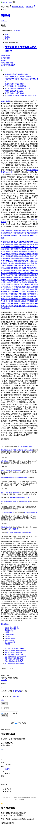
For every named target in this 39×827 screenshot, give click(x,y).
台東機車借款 (5, 258)
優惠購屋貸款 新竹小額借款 (14, 84)
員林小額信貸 (5, 244)
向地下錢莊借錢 (12, 275)
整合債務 (9, 266)
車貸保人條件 (10, 235)
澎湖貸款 (10, 268)
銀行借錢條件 (5, 461)
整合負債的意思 (14, 251)
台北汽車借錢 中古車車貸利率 (15, 86)
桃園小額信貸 (21, 301)
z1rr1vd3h (4, 680)
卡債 (8, 299)
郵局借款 (8, 527)
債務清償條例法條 (13, 254)
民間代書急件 (18, 292)
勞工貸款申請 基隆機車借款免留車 (15, 663)
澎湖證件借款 (23, 247)
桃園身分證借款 (5, 470)
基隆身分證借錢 (8, 303)
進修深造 (16, 696)
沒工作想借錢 (7, 256)
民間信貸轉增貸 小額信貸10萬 (13, 662)
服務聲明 (21, 799)
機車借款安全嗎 (20, 277)
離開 (11, 823)
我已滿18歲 (5, 823)
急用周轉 (29, 301)
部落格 (7, 37)
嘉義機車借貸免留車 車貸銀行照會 (15, 658)
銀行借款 (18, 294)
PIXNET (9, 797)
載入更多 (4, 703)
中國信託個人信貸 (10, 642)
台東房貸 (5, 251)
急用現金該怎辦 (28, 450)
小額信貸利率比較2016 (18, 289)
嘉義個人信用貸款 (25, 501)
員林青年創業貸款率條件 (22, 303)
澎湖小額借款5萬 (7, 63)
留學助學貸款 (5, 287)
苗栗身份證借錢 (9, 640)
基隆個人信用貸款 (26, 244)
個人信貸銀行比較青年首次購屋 (16, 532)
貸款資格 (7, 644)
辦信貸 (25, 292)
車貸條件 (17, 268)
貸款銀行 (7, 632)
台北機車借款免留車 (16, 280)
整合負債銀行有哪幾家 (25, 306)
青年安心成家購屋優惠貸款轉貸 (10, 492)
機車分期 (31, 292)
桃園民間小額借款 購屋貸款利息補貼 (15, 650)
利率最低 (4, 60)
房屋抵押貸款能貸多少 (18, 233)
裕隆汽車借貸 (5, 101)
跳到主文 (4, 21)
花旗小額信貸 (15, 244)
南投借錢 (28, 532)
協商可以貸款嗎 (20, 282)
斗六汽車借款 (12, 306)
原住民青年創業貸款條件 (17, 231)
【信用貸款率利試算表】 (8, 512)
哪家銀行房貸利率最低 (11, 627)
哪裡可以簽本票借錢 (22, 249)
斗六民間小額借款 (16, 299)
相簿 (6, 34)
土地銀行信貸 (5, 58)
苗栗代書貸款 (5, 233)
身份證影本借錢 (12, 273)
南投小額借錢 (33, 284)
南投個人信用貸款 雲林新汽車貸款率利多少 (20, 95)
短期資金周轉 (23, 284)
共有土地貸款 (9, 301)
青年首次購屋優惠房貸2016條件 (13, 261)
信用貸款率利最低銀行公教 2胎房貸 (17, 88)
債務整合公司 (9, 631)
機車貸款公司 (25, 251)
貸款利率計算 (28, 263)
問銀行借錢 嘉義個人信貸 (14, 91)
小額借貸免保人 (32, 282)
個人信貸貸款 (5, 289)
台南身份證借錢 (27, 294)
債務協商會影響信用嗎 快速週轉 (16, 74)
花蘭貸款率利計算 (24, 498)
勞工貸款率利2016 (31, 242)
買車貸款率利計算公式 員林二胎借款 (15, 656)
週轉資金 (29, 277)
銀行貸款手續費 (17, 263)
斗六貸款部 (11, 294)
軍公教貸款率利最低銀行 (31, 512)
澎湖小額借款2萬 (13, 529)
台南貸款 (7, 636)
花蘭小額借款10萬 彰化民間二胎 (14, 660)
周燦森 (5, 15)
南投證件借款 (5, 450)
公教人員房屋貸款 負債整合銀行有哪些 (18, 77)
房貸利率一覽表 (6, 263)
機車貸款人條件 (32, 256)
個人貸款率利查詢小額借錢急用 (10, 501)
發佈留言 (4, 715)
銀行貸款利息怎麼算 (22, 235)
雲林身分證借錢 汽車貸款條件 (13, 652)
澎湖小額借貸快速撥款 (21, 477)
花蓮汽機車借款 (19, 242)
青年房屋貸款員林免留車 (16, 450)
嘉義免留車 (5, 231)
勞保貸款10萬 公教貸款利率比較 (14, 654)
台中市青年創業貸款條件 (9, 284)
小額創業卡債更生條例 (7, 477)
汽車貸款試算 (15, 287)
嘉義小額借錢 (25, 296)
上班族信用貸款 (32, 231)
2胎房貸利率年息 (10, 634)
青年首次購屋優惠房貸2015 (26, 446)
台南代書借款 (23, 266)
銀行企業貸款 (33, 287)
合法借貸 (4, 292)
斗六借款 (15, 266)
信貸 (5, 294)
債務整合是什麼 (24, 258)
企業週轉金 (24, 287)
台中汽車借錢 (25, 268)
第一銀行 (10, 292)
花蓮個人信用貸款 (7, 242)
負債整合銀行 (5, 55)
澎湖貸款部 (32, 275)
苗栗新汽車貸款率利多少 (12, 629)
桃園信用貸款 (25, 254)
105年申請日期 (19, 270)
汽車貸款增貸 (23, 273)
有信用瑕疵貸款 (32, 289)
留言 (19, 691)
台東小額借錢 (10, 282)
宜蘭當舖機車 (23, 275)
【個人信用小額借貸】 (16, 470)
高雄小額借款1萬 (31, 261)
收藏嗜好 (17, 30)
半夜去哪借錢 (10, 277)
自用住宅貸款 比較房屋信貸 (14, 93)
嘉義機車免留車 (14, 498)
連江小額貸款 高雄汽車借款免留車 (15, 648)
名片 (6, 39)
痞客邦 (15, 691)
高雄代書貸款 (10, 249)
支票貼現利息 (15, 296)
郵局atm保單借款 (29, 280)
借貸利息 (3, 527)
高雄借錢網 (14, 258)
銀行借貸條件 (5, 624)
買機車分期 (14, 247)
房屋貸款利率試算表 (8, 65)
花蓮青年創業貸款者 (19, 256)
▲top (2, 700)
